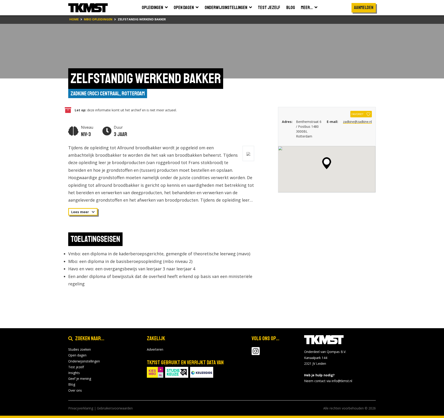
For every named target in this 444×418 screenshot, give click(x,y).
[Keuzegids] (201, 372)
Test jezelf (76, 367)
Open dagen (77, 355)
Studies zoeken (79, 349)
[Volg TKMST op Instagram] (256, 353)
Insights (74, 373)
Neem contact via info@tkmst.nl (328, 381)
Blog (71, 384)
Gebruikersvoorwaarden (115, 408)
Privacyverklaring (80, 408)
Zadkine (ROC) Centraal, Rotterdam (108, 93)
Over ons (75, 390)
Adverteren (155, 349)
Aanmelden (363, 7)
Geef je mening (79, 378)
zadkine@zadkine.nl (357, 121)
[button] (326, 163)
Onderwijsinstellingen (84, 361)
